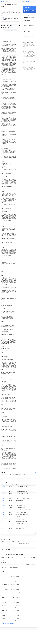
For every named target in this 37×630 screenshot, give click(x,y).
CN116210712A (3, 507)
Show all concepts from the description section (7, 623)
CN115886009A (3, 505)
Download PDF (27, 10)
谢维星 (29, 15)
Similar (26, 11)
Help (29, 628)
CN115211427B (3, 486)
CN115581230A (3, 523)
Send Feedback (12, 628)
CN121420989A (3, 528)
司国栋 (33, 15)
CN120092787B (3, 516)
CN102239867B (3, 519)
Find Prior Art (32, 10)
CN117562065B (3, 512)
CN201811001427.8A (4, 543)
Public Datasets (18, 628)
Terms (21, 628)
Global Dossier (32, 36)
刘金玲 (31, 15)
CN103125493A (3, 489)
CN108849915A (3, 514)
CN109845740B (3, 509)
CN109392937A (3, 526)
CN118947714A (3, 498)
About (8, 628)
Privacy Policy (25, 628)
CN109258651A (3, 491)
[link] (10, 18)
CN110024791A (3, 500)
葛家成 (27, 15)
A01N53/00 (3, 17)
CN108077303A (3, 493)
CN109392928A (3, 521)
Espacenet (28, 36)
